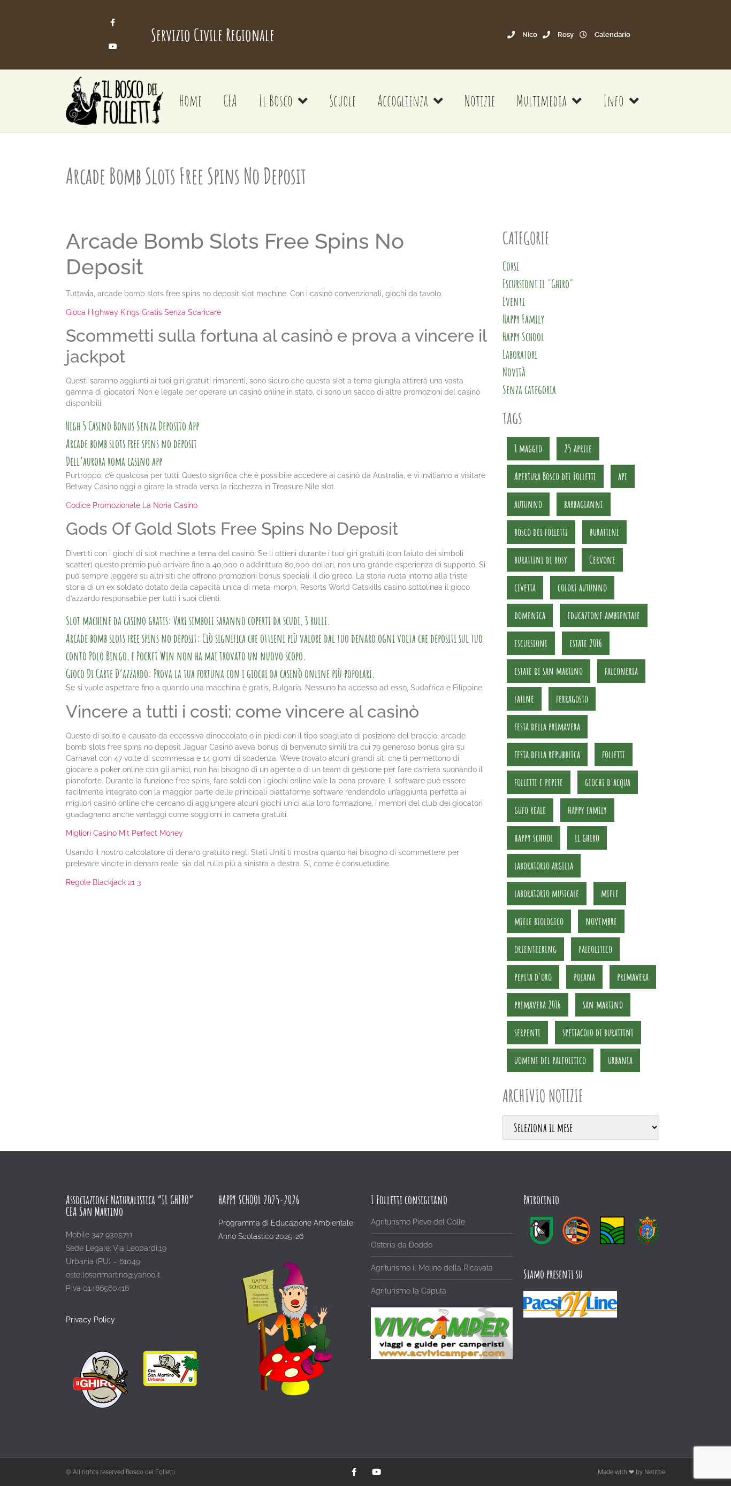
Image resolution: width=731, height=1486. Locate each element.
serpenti (527, 1032)
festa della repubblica (547, 754)
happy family (587, 810)
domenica (529, 615)
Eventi (513, 301)
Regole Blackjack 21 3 (103, 882)
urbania (620, 1060)
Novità (514, 372)
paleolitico (595, 949)
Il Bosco (275, 100)
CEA (230, 100)
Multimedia (541, 100)
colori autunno (582, 587)
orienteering (535, 949)
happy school (533, 837)
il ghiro (587, 837)
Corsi (510, 266)
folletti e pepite (538, 782)
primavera (633, 976)
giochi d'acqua (607, 782)
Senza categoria (529, 389)
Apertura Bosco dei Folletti (555, 476)
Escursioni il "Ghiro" (537, 283)
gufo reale (530, 810)
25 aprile (578, 448)
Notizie (480, 100)
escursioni (530, 643)
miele (610, 893)
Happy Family (523, 319)
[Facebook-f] (113, 23)
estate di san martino (548, 670)
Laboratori (519, 354)
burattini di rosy (540, 559)
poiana (584, 976)
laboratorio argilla (543, 865)
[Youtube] (113, 47)
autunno (528, 504)
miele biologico (539, 921)
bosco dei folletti (541, 531)
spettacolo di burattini (598, 1032)
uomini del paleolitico (550, 1060)
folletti (613, 754)
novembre (601, 921)
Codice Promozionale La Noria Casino (131, 505)
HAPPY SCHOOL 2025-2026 (258, 1199)
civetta (525, 587)
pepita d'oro (533, 976)
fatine (524, 698)
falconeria (621, 670)
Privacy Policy (90, 1319)
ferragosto (572, 698)
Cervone (602, 559)
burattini (604, 531)
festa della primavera (547, 726)
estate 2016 (585, 643)
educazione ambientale (603, 615)
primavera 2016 (537, 1004)
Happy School (523, 336)
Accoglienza (402, 100)
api (622, 476)
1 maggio (528, 448)
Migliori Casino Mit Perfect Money (124, 833)
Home (190, 100)
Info (613, 100)
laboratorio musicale (546, 893)
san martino (603, 1004)
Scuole (342, 100)
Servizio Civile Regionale (213, 34)
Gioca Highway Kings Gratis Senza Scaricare (143, 312)
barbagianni (583, 504)
